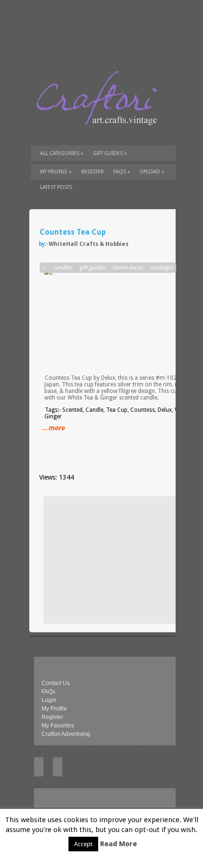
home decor (127, 267)
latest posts (56, 187)
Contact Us (56, 683)
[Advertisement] (119, 560)
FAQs (121, 172)
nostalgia (162, 267)
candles (62, 267)
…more (53, 428)
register (92, 172)
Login (49, 700)
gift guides (110, 153)
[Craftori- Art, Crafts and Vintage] (100, 134)
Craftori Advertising (66, 734)
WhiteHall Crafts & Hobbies (88, 244)
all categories (62, 153)
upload (152, 172)
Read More (118, 844)
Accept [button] (83, 844)
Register (52, 717)
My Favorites (58, 725)
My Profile (56, 172)
